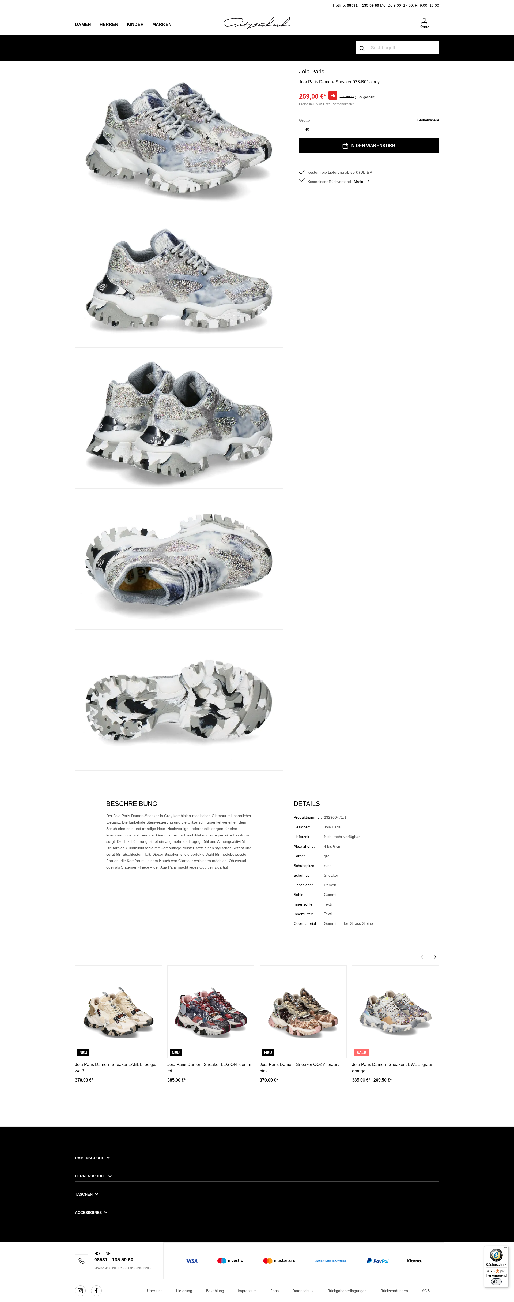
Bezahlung (215, 1291)
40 (307, 129)
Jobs (275, 1291)
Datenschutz (302, 1291)
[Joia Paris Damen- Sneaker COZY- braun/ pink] (303, 1012)
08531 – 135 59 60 (363, 5)
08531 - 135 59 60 (113, 1259)
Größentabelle (428, 120)
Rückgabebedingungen (347, 1291)
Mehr (359, 181)
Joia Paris (311, 71)
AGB (426, 1291)
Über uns (154, 1291)
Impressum (247, 1291)
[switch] (496, 1281)
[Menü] (505, 1249)
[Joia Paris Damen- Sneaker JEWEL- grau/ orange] (395, 1012)
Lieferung (184, 1291)
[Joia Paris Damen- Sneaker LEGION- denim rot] (211, 1012)
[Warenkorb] (436, 19)
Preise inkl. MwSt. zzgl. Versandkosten (327, 104)
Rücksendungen (394, 1291)
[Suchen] (362, 47)
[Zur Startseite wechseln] (257, 23)
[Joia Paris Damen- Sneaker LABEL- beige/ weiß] (118, 1012)
